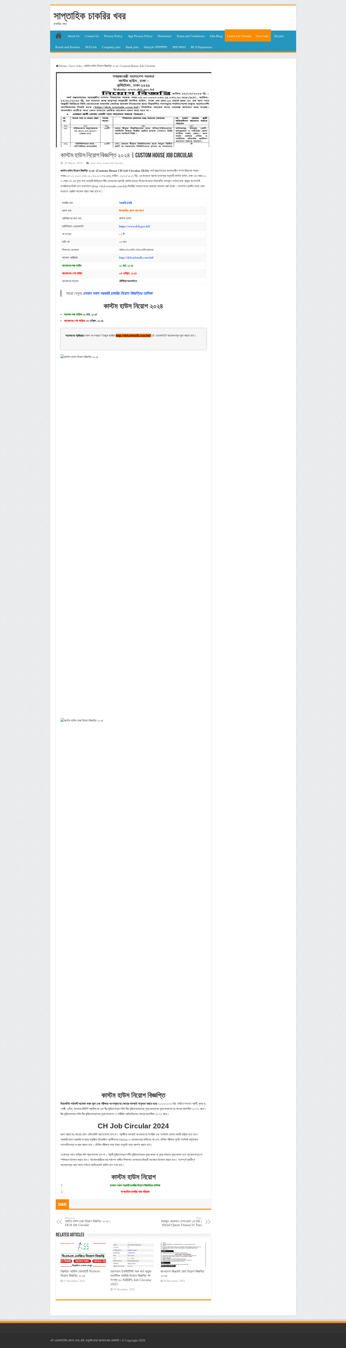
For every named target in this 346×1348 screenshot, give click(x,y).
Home (63, 66)
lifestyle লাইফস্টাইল (155, 47)
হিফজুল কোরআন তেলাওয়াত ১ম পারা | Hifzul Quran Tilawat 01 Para (181, 1222)
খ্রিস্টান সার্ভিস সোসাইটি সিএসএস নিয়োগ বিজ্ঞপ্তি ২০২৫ (80, 1273)
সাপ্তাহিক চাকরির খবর (90, 15)
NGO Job (91, 47)
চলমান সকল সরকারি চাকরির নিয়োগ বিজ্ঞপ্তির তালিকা (117, 293)
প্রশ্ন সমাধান (179, 47)
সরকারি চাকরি (125, 203)
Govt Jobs (262, 36)
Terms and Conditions (191, 36)
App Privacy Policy (140, 36)
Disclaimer (164, 36)
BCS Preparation (201, 47)
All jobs (279, 36)
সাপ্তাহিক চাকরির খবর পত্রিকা (135, 1191)
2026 (142, 1340)
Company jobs (111, 47)
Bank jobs (132, 47)
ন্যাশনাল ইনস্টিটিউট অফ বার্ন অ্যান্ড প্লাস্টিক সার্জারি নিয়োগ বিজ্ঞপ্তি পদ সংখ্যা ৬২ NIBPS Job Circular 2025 (130, 1277)
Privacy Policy (113, 36)
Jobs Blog (216, 36)
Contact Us (92, 36)
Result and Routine (67, 47)
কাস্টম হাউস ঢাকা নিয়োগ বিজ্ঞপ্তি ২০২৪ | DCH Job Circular (87, 1222)
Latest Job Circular (239, 36)
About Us (74, 36)
